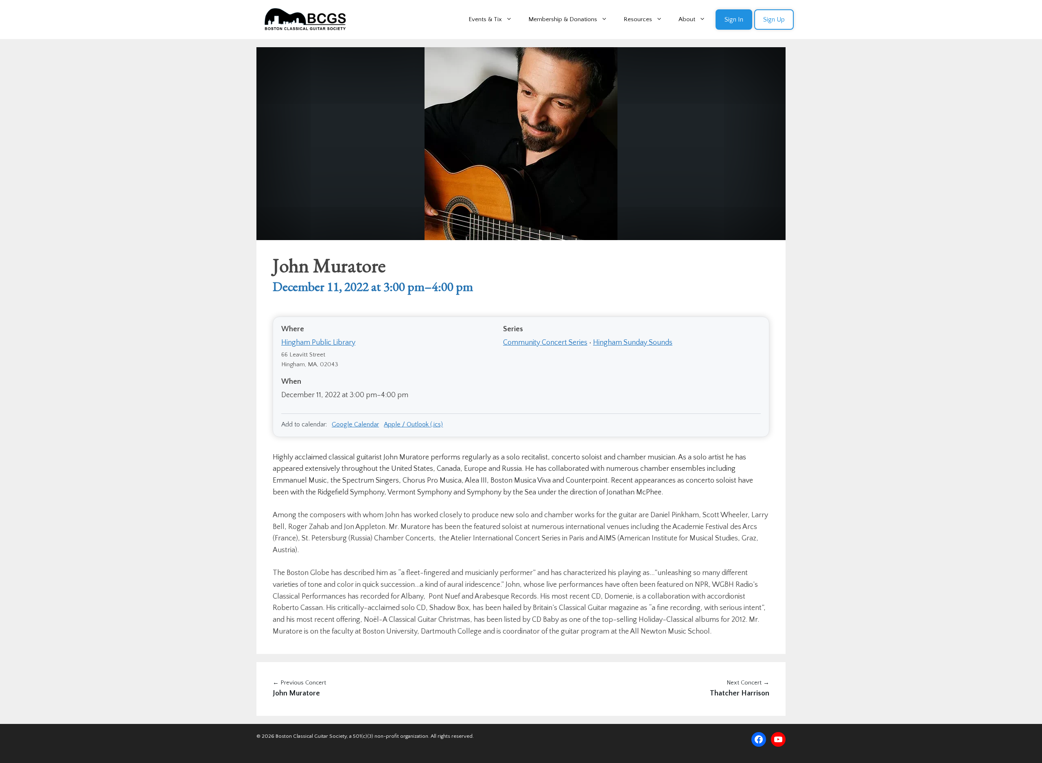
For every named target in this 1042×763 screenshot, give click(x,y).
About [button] (687, 19)
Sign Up (774, 19)
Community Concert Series (545, 343)
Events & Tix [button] (485, 19)
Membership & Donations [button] (562, 19)
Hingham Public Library (318, 343)
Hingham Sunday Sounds (632, 343)
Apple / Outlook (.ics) (413, 424)
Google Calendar (355, 424)
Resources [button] (638, 19)
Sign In (734, 19)
